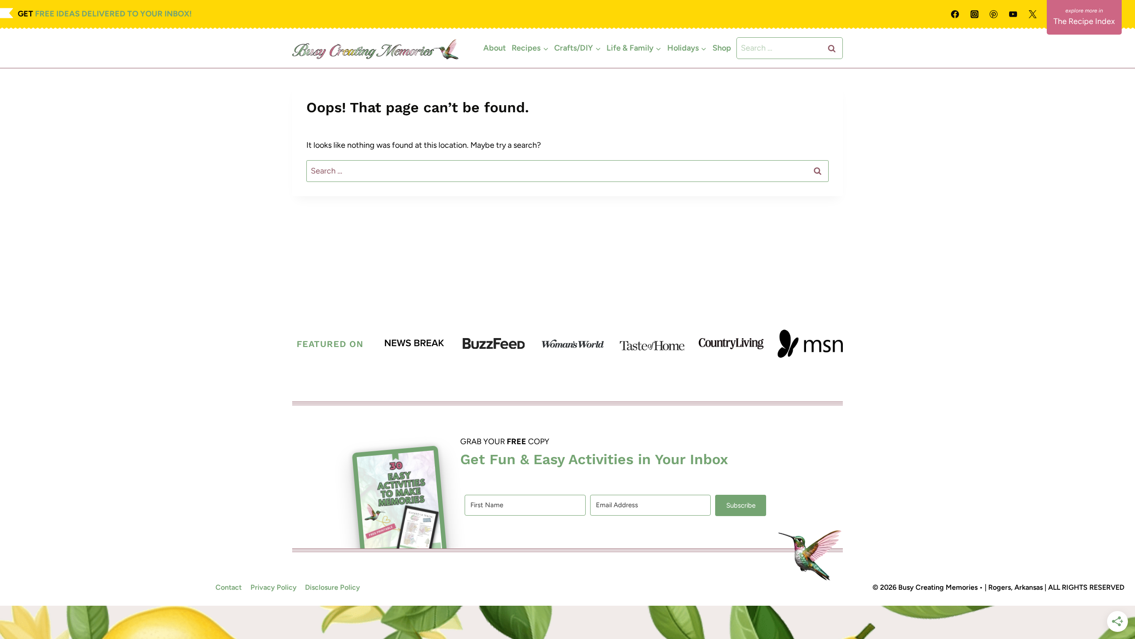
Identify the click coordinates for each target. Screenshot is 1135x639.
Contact (228, 587)
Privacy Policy (273, 587)
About (494, 48)
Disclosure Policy (332, 587)
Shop (721, 48)
